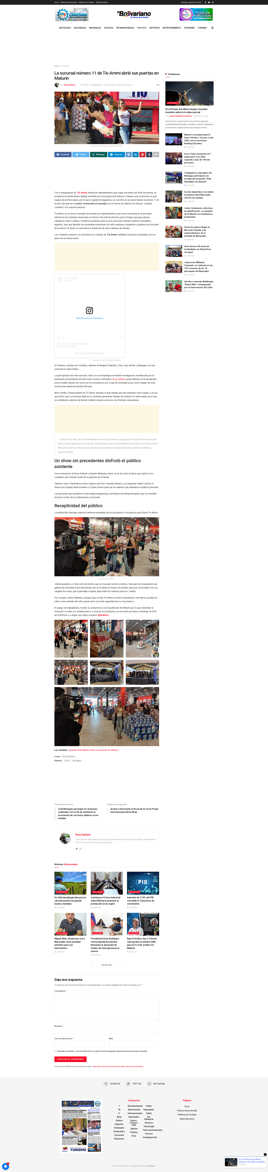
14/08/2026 (60, 952)
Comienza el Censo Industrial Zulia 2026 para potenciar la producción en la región (105, 900)
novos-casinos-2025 (134, 1122)
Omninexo (151, 1166)
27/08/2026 (190, 147)
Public (149, 1106)
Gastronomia (134, 1109)
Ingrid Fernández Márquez (180, 116)
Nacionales (80, 28)
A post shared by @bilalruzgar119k (89, 353)
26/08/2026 (60, 907)
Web (111, 1038)
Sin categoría (148, 1118)
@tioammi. (103, 615)
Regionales (95, 28)
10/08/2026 (96, 955)
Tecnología (148, 1126)
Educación (119, 1139)
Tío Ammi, (82, 192)
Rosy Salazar (70, 85)
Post (134, 1136)
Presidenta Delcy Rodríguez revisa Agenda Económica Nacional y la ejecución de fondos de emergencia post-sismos (105, 945)
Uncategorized (150, 1137)
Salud (148, 1113)
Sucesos (108, 28)
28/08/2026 (199, 116)
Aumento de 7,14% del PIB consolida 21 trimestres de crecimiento (140, 900)
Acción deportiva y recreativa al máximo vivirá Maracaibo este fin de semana (198, 195)
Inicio (56, 2)
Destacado (65, 28)
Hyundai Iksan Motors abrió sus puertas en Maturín (93, 750)
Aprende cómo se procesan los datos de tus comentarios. (118, 1066)
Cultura (119, 1120)
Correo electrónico (64, 1038)
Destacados (119, 1131)
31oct (67, 761)
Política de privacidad (68, 2)
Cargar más (106, 965)
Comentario (60, 991)
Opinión (133, 1129)
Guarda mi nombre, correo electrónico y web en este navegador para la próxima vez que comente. (102, 1051)
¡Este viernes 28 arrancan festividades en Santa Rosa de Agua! (197, 249)
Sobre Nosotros (102, 2)
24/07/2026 (133, 952)
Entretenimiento (172, 28)
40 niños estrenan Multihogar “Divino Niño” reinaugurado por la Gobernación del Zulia (198, 284)
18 (119, 1109)
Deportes (154, 28)
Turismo (202, 28)
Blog (119, 1117)
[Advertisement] (134, 48)
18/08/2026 (96, 907)
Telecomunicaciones (152, 1130)
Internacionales (125, 28)
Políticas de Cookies (86, 2)
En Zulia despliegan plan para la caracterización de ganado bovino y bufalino (70, 900)
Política (141, 28)
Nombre (59, 1026)
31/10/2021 (84, 85)
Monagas (77, 761)
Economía (189, 28)
